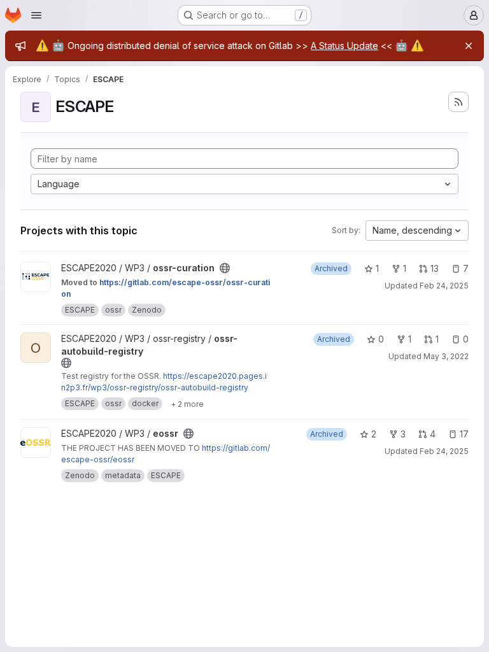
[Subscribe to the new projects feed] (458, 102)
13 (434, 268)
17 (464, 434)
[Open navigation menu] (36, 15)
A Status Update (344, 45)
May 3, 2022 (446, 356)
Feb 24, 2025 (444, 285)
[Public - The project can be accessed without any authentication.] (225, 268)
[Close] (468, 45)
